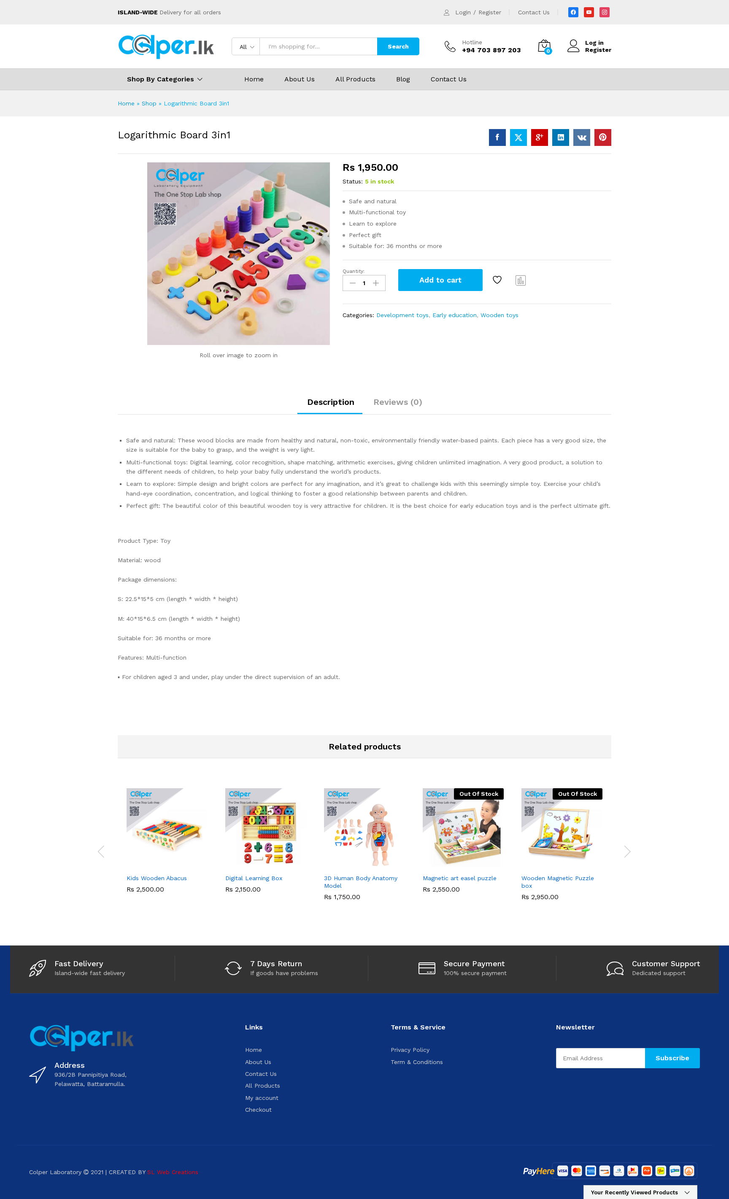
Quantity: (353, 271)
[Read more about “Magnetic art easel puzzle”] (434, 864)
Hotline (472, 42)
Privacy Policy (410, 1049)
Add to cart (440, 279)
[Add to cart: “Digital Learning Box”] (237, 864)
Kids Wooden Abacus (157, 878)
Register (489, 12)
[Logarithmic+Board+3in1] (518, 137)
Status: (353, 181)
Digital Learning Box (253, 878)
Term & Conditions (417, 1062)
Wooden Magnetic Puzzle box (557, 882)
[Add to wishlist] (498, 280)
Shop (149, 103)
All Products (355, 79)
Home (254, 79)
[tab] (331, 406)
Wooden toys (499, 315)
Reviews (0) (397, 402)
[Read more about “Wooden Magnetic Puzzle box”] (533, 864)
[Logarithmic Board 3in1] (497, 137)
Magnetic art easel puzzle (460, 878)
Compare (521, 280)
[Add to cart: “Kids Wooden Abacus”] (138, 864)
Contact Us (534, 12)
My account (261, 1097)
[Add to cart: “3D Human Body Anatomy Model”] (335, 864)
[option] (167, 846)
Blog (403, 79)
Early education (454, 315)
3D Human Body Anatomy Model (360, 882)
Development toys (402, 315)
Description (330, 402)
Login (463, 12)
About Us (299, 79)
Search (398, 46)
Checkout (258, 1109)
